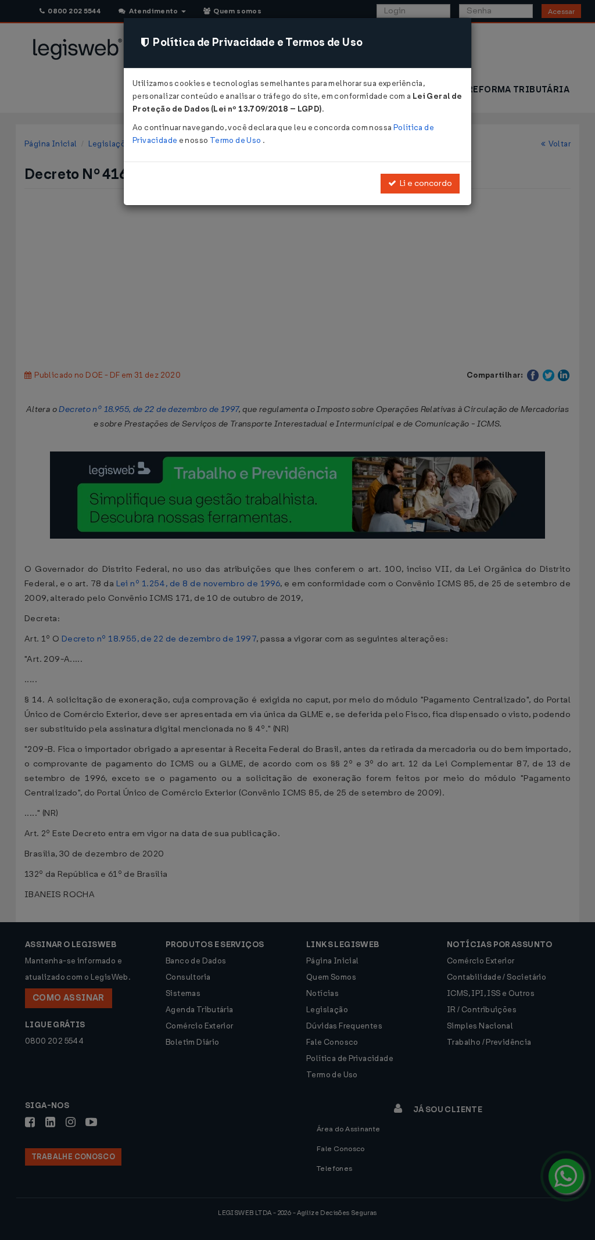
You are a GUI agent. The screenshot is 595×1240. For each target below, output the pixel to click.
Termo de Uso (236, 140)
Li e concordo (424, 183)
